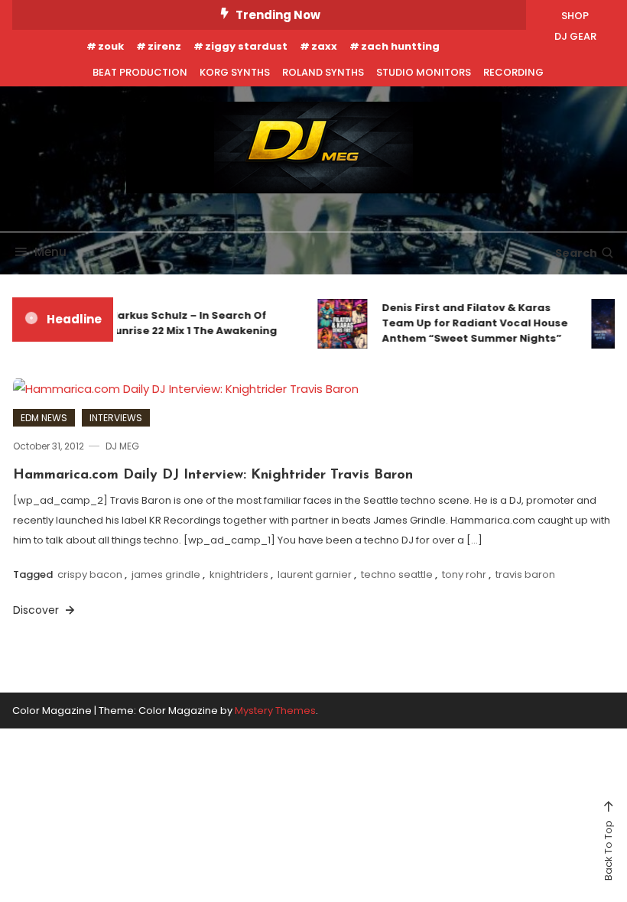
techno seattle (397, 574)
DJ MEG (122, 446)
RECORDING (513, 72)
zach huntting (400, 46)
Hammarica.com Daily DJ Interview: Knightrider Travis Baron (213, 475)
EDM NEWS (44, 417)
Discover (37, 610)
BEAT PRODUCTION (140, 72)
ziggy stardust (246, 46)
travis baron (525, 574)
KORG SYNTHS (235, 72)
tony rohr (464, 574)
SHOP (575, 15)
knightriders (239, 574)
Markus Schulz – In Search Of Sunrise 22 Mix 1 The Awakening (188, 323)
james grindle (166, 574)
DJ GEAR (575, 36)
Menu (50, 252)
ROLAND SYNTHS (323, 72)
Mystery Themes (275, 710)
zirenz (164, 46)
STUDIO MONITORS (423, 72)
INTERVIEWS (115, 417)
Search (576, 253)
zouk (111, 46)
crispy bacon (89, 574)
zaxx (324, 46)
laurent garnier (315, 574)
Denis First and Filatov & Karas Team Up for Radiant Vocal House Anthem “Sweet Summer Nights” (471, 323)
